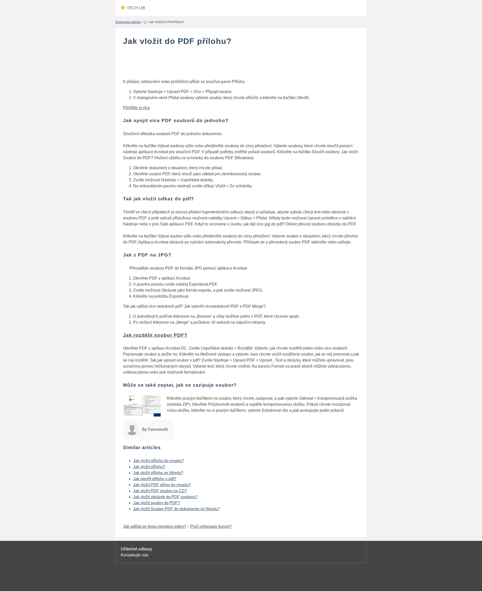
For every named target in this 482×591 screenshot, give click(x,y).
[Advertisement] (241, 63)
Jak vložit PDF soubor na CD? (160, 491)
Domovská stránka (128, 22)
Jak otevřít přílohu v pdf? (154, 479)
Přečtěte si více (136, 108)
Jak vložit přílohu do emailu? (158, 461)
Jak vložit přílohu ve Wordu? (158, 473)
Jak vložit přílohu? (149, 467)
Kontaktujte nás (134, 555)
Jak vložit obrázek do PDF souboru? (165, 497)
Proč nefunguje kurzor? (211, 526)
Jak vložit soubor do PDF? (156, 503)
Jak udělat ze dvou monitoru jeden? (154, 526)
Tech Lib (136, 8)
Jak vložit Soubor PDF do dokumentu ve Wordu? (176, 509)
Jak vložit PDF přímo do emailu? (162, 485)
